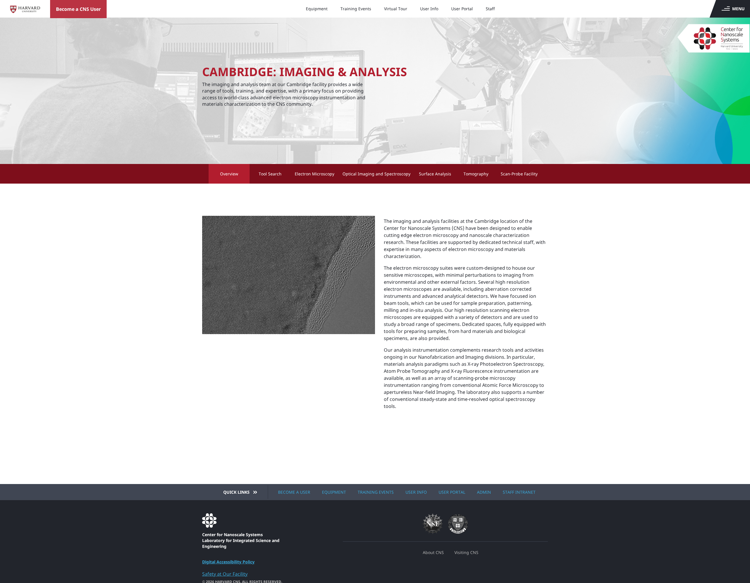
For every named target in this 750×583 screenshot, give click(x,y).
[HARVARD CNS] (245, 520)
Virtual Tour (395, 8)
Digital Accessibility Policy (228, 562)
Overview (229, 174)
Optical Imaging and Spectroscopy (376, 174)
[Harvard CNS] (708, 35)
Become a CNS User (78, 9)
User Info (429, 8)
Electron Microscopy (314, 174)
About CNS (433, 552)
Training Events (355, 8)
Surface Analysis (435, 174)
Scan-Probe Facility (519, 174)
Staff (490, 8)
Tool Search (270, 174)
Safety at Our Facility (225, 574)
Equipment (317, 8)
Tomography (475, 174)
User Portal (462, 8)
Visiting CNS (466, 552)
